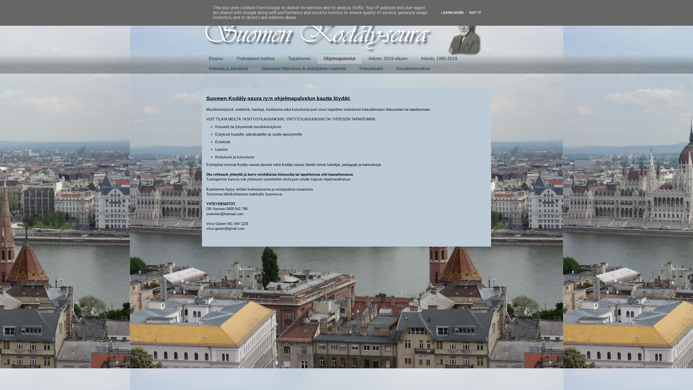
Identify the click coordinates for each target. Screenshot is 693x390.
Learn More (452, 13)
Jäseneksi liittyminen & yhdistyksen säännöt (303, 68)
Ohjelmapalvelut (339, 58)
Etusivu (216, 58)
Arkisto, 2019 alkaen (388, 58)
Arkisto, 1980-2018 (439, 58)
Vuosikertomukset (413, 68)
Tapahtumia (299, 58)
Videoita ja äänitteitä (228, 68)
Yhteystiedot (371, 68)
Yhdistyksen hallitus (255, 58)
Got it (475, 13)
